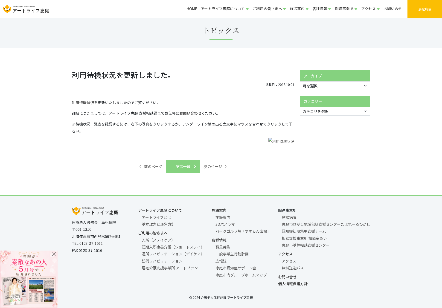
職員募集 (222, 247)
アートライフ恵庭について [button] (223, 8)
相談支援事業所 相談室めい (304, 238)
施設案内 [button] (297, 8)
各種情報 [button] (319, 8)
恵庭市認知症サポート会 (235, 268)
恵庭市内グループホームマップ (241, 275)
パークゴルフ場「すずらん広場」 (243, 231)
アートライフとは (156, 217)
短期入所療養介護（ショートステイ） (173, 247)
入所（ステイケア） (158, 240)
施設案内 (219, 210)
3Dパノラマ (225, 224)
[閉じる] (54, 254)
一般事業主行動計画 (232, 254)
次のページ (213, 166)
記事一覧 (183, 166)
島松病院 (289, 217)
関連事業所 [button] (344, 8)
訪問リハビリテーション (162, 261)
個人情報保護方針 (293, 283)
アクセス (285, 254)
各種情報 (219, 240)
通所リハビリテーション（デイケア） (173, 254)
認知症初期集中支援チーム (304, 231)
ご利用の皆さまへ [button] (267, 8)
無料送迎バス (293, 268)
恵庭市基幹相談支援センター (306, 245)
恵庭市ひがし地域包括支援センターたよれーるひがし (326, 224)
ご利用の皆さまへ (153, 233)
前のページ (153, 166)
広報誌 (221, 261)
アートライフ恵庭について (160, 210)
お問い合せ (393, 8)
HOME (191, 8)
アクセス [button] (368, 8)
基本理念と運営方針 (158, 224)
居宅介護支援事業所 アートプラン (170, 268)
